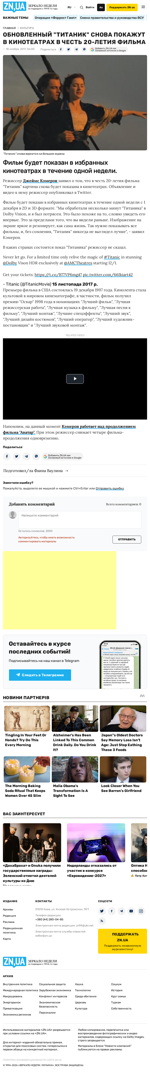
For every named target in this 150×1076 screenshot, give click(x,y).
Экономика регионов (17, 1014)
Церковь (80, 1002)
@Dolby (10, 262)
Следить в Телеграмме (43, 675)
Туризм (116, 1002)
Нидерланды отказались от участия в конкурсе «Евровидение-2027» (92, 870)
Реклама (8, 922)
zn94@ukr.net (84, 925)
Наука (79, 984)
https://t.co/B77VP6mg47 (58, 274)
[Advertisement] (59, 590)
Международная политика (20, 990)
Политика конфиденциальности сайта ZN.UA (32, 1060)
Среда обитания (85, 996)
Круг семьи (118, 996)
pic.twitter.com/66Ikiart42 (108, 274)
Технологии (83, 990)
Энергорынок (12, 1002)
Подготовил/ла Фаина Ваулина (33, 470)
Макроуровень (12, 996)
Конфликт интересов (53, 996)
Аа (101, 7)
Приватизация (12, 1008)
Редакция (9, 915)
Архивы (8, 909)
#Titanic (112, 257)
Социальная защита (52, 984)
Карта (7, 939)
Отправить (127, 539)
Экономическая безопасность (49, 1004)
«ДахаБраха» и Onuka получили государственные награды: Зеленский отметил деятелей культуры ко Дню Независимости (32, 875)
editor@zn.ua (43, 935)
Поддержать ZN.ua (122, 7)
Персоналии (47, 1012)
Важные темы (16, 17)
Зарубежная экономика (55, 990)
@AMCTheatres (78, 262)
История (116, 990)
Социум (116, 984)
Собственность (121, 1008)
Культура (81, 1008)
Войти (90, 7)
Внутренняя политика (17, 984)
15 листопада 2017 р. (75, 284)
